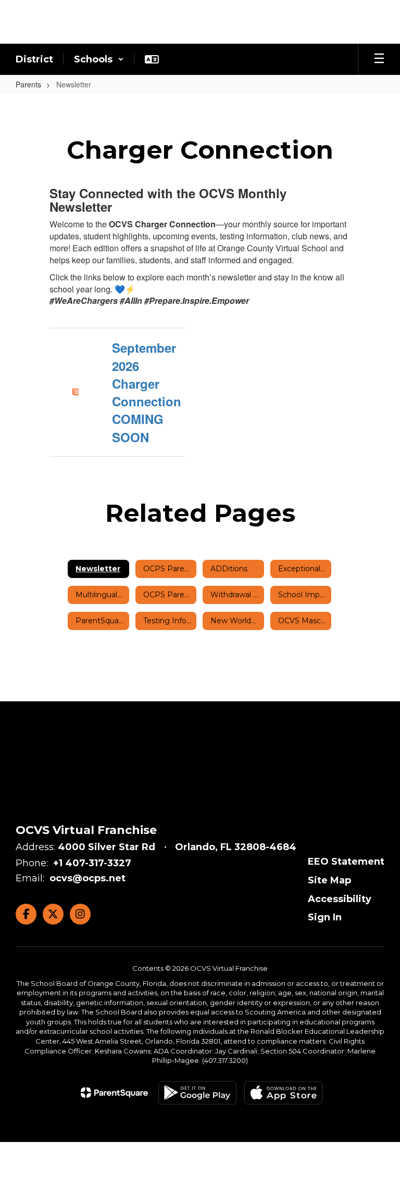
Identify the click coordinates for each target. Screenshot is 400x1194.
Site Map (329, 880)
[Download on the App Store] (283, 1093)
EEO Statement (346, 861)
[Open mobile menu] (379, 59)
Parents (28, 84)
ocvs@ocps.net (87, 878)
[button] (99, 59)
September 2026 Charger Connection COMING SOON (146, 392)
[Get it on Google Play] (197, 1093)
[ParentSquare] (114, 1092)
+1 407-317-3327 (92, 863)
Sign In (325, 917)
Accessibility (339, 899)
